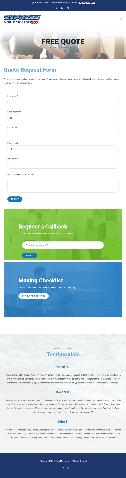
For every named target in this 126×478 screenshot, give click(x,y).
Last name (12, 127)
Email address (14, 112)
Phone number (14, 143)
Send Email (83, 3)
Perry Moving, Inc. (63, 461)
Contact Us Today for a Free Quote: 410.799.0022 (52, 3)
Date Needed (12, 159)
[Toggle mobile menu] (121, 19)
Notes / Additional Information (20, 174)
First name (12, 96)
